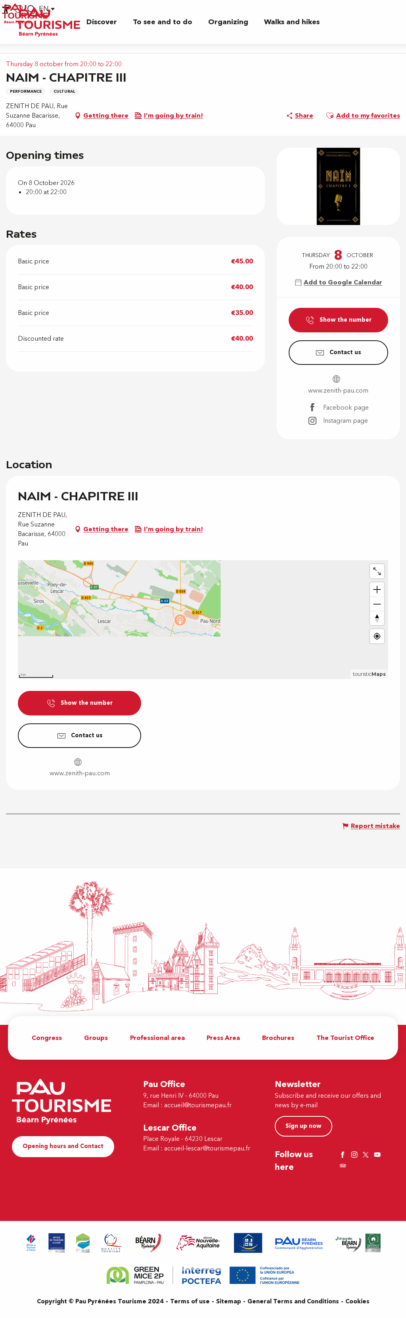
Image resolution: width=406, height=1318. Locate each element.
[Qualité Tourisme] (112, 1243)
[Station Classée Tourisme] (83, 1243)
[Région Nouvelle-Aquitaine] (198, 1243)
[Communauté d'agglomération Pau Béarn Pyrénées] (299, 1243)
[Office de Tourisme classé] (56, 1243)
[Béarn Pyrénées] (148, 1243)
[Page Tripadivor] (344, 1166)
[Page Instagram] (355, 1155)
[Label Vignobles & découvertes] (358, 1243)
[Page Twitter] (367, 1155)
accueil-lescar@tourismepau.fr (207, 1148)
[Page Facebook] (344, 1155)
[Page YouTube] (378, 1155)
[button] (101, 22)
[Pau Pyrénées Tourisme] (48, 22)
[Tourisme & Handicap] (248, 1243)
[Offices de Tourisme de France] (31, 1243)
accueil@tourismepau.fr (198, 1105)
